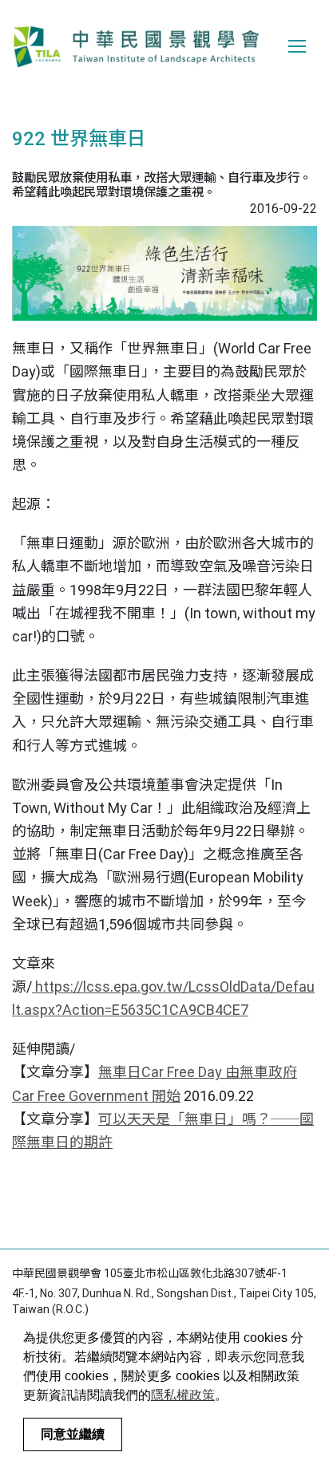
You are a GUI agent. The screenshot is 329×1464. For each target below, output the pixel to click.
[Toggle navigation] (297, 46)
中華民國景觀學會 (136, 46)
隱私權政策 (183, 1395)
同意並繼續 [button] (73, 1434)
